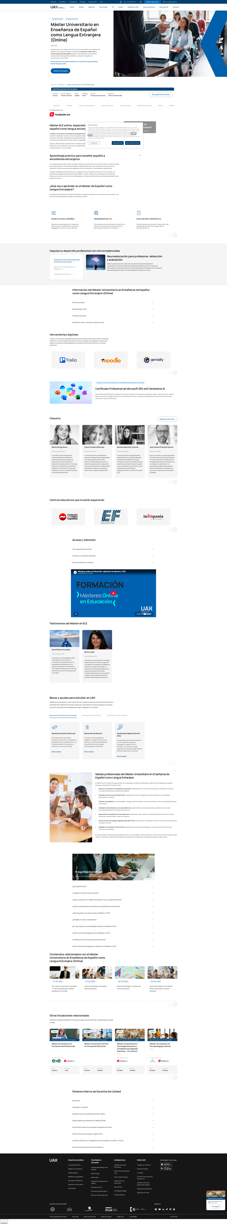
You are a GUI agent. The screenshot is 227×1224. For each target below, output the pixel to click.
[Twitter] (167, 1209)
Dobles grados (72, 1173)
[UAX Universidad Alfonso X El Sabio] (58, 7)
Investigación (73, 2)
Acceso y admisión (107, 105)
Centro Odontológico (121, 1177)
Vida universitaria (149, 7)
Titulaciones (60, 84)
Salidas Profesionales (144, 105)
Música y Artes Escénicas (99, 1195)
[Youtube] (160, 1209)
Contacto (53, 2)
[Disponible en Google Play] (168, 1168)
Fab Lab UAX (118, 1187)
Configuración (94, 143)
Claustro (69, 105)
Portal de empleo (142, 1169)
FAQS (160, 105)
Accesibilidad (133, 1216)
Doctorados (103, 7)
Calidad (171, 105)
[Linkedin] (163, 1209)
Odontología (95, 1173)
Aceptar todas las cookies (132, 143)
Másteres (91, 7)
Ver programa (215, 1206)
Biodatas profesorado (167, 419)
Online (72, 7)
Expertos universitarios (75, 1184)
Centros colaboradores (86, 105)
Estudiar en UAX (133, 7)
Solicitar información (152, 2)
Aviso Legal (75, 1216)
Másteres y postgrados (75, 1177)
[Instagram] (170, 1209)
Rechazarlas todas (118, 143)
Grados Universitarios (75, 1169)
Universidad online (74, 1165)
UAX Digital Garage (120, 1191)
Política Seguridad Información (58, 1216)
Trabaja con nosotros (144, 1165)
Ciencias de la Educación (99, 1191)
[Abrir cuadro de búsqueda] (141, 2)
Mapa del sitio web (143, 1193)
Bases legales (56, 751)
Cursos (120, 7)
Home (52, 84)
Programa (56, 105)
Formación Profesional (75, 1180)
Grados (81, 7)
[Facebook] (156, 1209)
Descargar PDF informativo (161, 94)
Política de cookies (106, 1216)
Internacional (163, 7)
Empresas (82, 2)
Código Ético (120, 1216)
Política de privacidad (90, 1216)
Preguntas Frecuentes (144, 1189)
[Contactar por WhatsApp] (121, 2)
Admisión (176, 7)
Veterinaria (94, 1177)
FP (113, 7)
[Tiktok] (174, 1209)
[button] (175, 235)
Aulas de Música (119, 1195)
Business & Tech (96, 1187)
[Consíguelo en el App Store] (168, 1164)
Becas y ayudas (125, 105)
